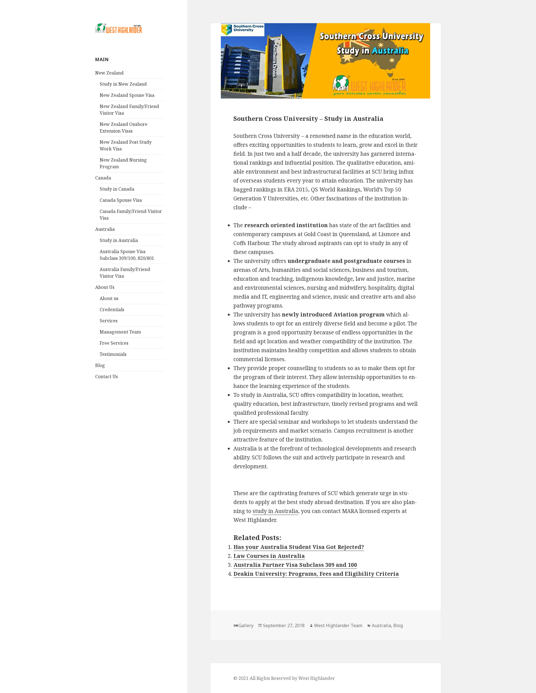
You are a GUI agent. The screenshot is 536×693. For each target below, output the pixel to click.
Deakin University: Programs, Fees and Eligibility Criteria (316, 573)
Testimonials (113, 354)
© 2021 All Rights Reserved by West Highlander (284, 678)
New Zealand (109, 73)
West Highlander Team (338, 625)
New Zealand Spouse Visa (127, 95)
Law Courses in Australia (269, 556)
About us (109, 298)
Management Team (120, 332)
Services (109, 321)
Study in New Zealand (123, 84)
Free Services (114, 343)
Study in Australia (119, 240)
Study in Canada (117, 189)
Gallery (245, 625)
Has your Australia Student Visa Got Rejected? (298, 547)
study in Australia (275, 511)
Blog (100, 365)
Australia (105, 229)
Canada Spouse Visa (121, 200)
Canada (103, 178)
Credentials (112, 309)
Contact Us (106, 376)
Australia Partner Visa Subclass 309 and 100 (295, 565)
